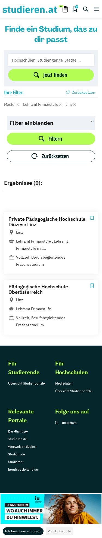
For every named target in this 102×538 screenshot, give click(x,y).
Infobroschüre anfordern (23, 531)
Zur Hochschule (59, 531)
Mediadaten (64, 383)
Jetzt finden (55, 74)
